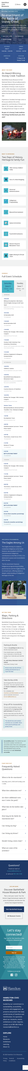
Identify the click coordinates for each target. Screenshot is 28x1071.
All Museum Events (14, 916)
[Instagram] (16, 975)
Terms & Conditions (12, 1060)
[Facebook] (12, 975)
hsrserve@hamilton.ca (10, 696)
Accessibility (20, 1058)
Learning (6, 1044)
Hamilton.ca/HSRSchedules (11, 693)
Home (5, 1037)
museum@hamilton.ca (14, 871)
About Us (6, 1047)
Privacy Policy (5, 1060)
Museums (6, 1039)
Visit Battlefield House (14, 909)
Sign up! (14, 952)
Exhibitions (7, 1042)
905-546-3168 (17, 874)
